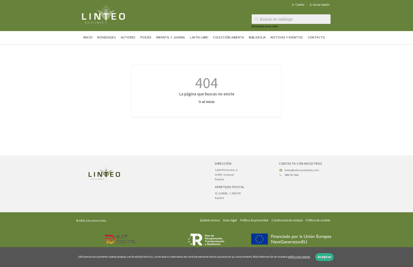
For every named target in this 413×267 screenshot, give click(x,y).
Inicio (87, 37)
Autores (128, 37)
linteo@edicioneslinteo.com (302, 170)
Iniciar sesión (321, 5)
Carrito (299, 5)
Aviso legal (230, 220)
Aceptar (324, 257)
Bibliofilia (257, 37)
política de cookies (299, 257)
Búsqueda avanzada (265, 26)
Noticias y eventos (287, 37)
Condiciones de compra (287, 220)
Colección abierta (228, 37)
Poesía (145, 37)
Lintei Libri (199, 37)
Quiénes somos (210, 220)
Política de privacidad (254, 220)
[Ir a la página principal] (103, 14)
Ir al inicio (207, 101)
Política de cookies (318, 220)
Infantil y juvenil (170, 37)
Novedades (106, 37)
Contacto (316, 37)
